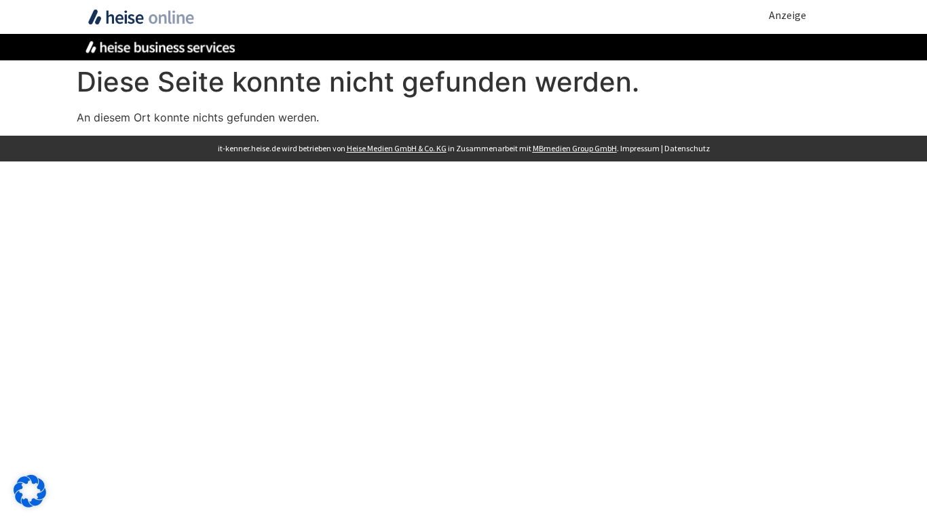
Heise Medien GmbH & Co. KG (397, 148)
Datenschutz (687, 148)
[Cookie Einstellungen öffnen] (30, 503)
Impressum (640, 148)
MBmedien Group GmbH (575, 148)
